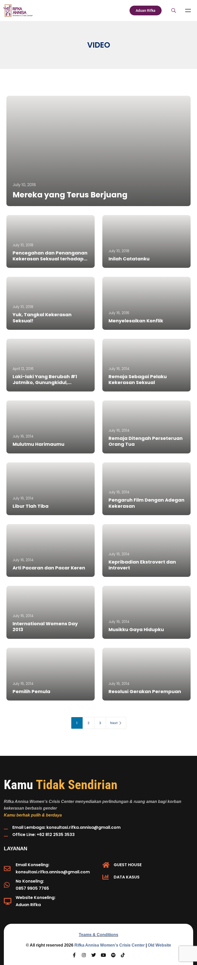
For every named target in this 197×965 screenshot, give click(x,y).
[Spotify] (113, 955)
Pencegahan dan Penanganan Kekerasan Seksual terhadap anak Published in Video (50, 259)
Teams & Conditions (98, 934)
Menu (188, 10)
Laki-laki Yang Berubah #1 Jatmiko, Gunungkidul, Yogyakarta (45, 382)
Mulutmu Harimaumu (38, 444)
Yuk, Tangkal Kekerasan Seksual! (42, 317)
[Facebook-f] (74, 955)
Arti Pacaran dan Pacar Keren (49, 568)
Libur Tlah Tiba (30, 506)
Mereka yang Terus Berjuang (70, 194)
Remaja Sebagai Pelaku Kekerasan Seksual (138, 379)
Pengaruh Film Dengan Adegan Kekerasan (146, 503)
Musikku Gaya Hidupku (136, 629)
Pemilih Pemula (31, 691)
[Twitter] (93, 955)
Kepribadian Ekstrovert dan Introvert (142, 565)
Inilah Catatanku (129, 259)
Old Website (159, 945)
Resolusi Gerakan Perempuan (145, 691)
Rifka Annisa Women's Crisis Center (109, 945)
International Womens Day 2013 (45, 626)
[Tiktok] (123, 955)
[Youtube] (103, 955)
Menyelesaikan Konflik (136, 320)
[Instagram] (84, 955)
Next (114, 722)
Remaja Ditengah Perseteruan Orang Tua (146, 441)
